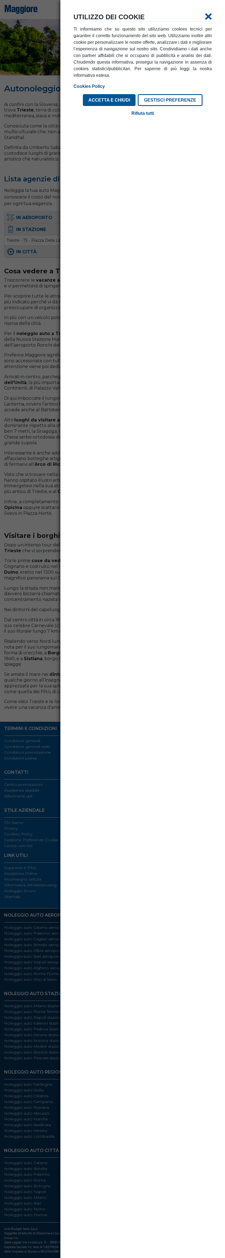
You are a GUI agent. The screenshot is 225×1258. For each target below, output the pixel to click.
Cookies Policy (89, 86)
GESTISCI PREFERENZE (170, 100)
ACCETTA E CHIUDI (109, 100)
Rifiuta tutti (142, 113)
